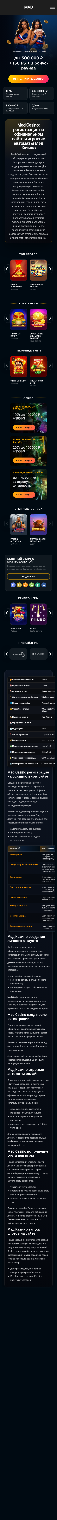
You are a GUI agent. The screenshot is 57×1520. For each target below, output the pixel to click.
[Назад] (7, 268)
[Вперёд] (50, 268)
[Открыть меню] (52, 7)
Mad (28, 7)
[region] (28, 277)
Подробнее (28, 576)
